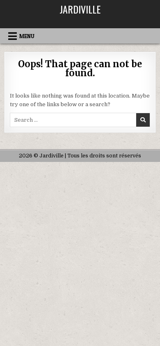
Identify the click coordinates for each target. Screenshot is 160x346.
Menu (26, 36)
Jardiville (80, 9)
